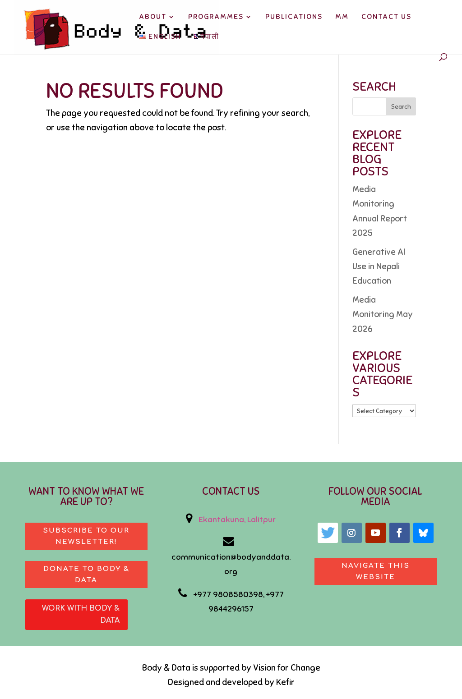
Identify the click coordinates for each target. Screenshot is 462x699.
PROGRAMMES (216, 17)
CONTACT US (386, 17)
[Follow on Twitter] (328, 533)
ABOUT (152, 17)
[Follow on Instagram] (352, 533)
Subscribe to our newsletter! (86, 536)
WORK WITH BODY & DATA (81, 614)
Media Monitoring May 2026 (382, 314)
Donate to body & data (86, 574)
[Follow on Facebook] (399, 533)
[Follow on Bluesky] (423, 533)
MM (342, 17)
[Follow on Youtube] (375, 533)
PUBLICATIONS (294, 17)
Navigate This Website (376, 571)
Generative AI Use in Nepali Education (378, 266)
